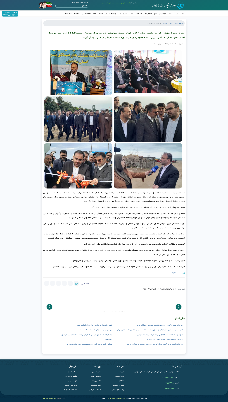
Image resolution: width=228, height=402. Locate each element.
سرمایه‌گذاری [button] (103, 13)
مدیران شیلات (119, 376)
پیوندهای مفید (96, 376)
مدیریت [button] (170, 13)
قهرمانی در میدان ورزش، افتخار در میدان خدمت (96, 330)
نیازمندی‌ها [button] (68, 13)
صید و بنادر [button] (138, 13)
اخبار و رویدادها (168, 23)
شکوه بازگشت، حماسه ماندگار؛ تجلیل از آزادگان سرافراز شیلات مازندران (160, 334)
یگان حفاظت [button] (113, 13)
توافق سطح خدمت (71, 385)
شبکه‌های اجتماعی (71, 376)
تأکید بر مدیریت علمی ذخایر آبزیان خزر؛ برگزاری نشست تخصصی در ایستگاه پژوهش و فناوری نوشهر (149, 330)
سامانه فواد (108, 339)
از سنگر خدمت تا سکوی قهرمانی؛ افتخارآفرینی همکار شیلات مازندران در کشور (87, 334)
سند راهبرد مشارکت (70, 389)
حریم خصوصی (72, 380)
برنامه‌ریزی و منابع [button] (160, 13)
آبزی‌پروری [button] (148, 13)
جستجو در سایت (71, 372)
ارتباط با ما (120, 380)
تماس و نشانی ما (118, 385)
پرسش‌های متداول (117, 389)
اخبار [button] (94, 13)
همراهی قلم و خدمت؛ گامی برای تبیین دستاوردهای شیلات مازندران (89, 344)
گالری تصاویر (96, 372)
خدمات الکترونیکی (126, 13)
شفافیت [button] (77, 13)
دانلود (174, 272)
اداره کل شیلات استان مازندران (115, 398)
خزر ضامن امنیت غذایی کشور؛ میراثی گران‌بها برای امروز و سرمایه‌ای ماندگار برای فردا (155, 344)
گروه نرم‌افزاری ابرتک (49, 398)
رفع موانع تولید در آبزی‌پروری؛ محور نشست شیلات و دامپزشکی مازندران (159, 325)
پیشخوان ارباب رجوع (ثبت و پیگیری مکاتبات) (10, 13)
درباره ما (121, 372)
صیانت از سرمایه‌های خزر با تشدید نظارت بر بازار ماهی (165, 339)
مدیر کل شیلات (96, 385)
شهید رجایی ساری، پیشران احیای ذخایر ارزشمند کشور (94, 325)
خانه (182, 13)
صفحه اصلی (179, 23)
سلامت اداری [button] (86, 13)
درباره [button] (177, 13)
